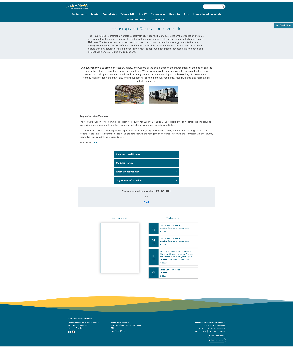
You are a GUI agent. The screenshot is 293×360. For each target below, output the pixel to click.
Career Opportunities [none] (136, 19)
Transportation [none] (158, 14)
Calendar (173, 218)
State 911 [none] (142, 14)
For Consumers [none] (79, 14)
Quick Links (285, 25)
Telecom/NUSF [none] (127, 14)
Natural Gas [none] (174, 14)
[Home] (77, 6)
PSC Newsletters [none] (159, 19)
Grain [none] (186, 14)
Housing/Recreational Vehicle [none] (207, 14)
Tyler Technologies (217, 328)
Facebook (120, 218)
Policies (213, 331)
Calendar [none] (95, 14)
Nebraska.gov (200, 331)
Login (222, 331)
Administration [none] (110, 14)
